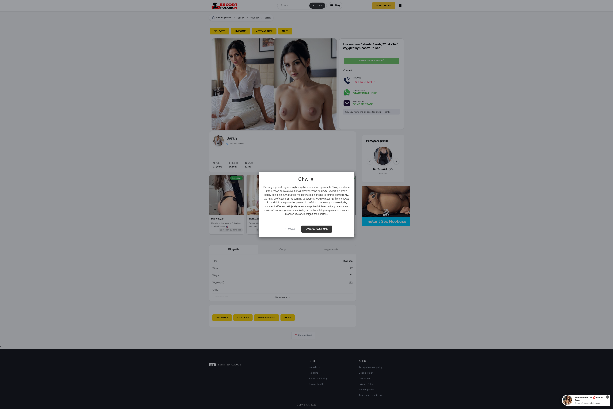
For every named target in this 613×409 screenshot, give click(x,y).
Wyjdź (291, 229)
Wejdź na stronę (318, 229)
